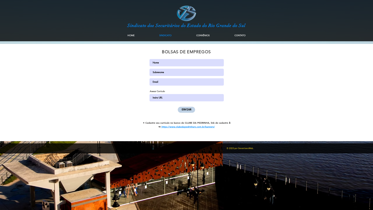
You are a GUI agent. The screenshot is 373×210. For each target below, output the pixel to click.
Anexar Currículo (157, 91)
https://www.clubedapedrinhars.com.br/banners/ (188, 126)
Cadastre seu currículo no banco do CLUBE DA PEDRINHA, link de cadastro (187, 122)
